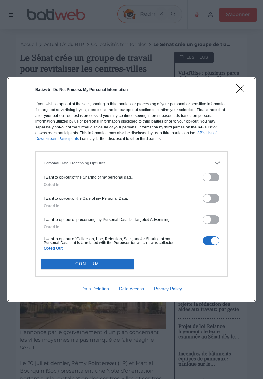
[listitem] (131, 163)
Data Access (131, 288)
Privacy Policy (168, 288)
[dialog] (131, 189)
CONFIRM (87, 263)
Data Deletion (95, 288)
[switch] (211, 177)
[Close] (242, 90)
